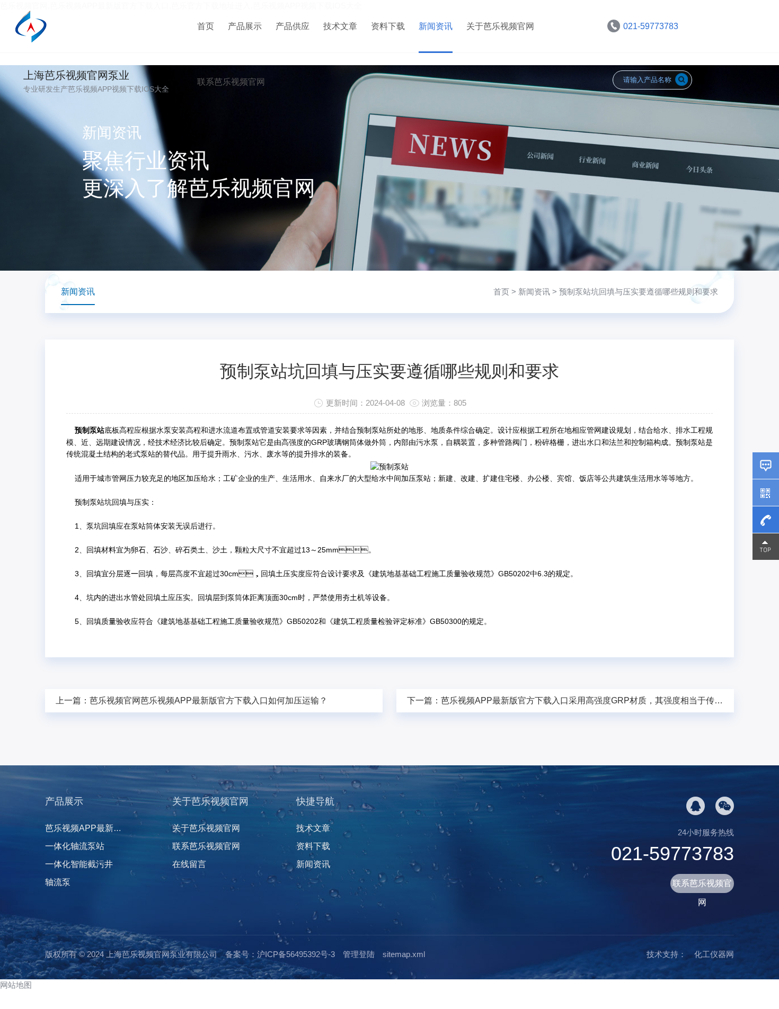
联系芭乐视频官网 (231, 81)
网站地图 (16, 984)
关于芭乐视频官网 (500, 26)
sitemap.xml (404, 954)
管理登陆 (359, 954)
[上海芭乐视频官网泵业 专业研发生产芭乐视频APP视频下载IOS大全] (102, 26)
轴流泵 (57, 882)
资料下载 (388, 26)
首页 (205, 26)
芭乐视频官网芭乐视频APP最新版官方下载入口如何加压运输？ (208, 700)
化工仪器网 (714, 954)
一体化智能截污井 (79, 864)
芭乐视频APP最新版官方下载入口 (109, 828)
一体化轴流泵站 (74, 846)
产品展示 (245, 26)
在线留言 (189, 864)
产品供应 (292, 26)
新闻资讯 (436, 26)
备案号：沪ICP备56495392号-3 (280, 954)
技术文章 (340, 26)
